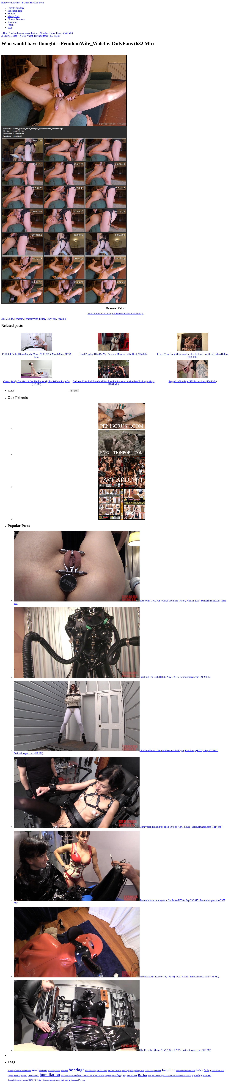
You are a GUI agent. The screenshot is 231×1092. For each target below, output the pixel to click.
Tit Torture (37, 1080)
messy (86, 1075)
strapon (207, 1075)
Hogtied (24, 1076)
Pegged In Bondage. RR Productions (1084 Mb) (193, 381)
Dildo (10, 319)
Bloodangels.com (54, 1071)
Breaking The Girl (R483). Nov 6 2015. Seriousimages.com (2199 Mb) (175, 677)
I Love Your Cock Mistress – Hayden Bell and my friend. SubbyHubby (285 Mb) (192, 355)
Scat (149, 1075)
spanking (197, 1075)
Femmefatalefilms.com (185, 1070)
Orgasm (108, 1075)
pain (113, 1075)
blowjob (64, 1071)
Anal (3, 319)
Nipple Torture (97, 1075)
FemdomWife (31, 319)
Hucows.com (33, 1075)
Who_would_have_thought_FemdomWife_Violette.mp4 (115, 313)
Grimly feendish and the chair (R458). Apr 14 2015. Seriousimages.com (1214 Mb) (181, 826)
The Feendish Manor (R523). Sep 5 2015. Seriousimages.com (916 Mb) (175, 1050)
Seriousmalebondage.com (180, 1075)
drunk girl (125, 1071)
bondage (77, 1069)
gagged (10, 1075)
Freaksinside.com (218, 1071)
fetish (199, 1070)
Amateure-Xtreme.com (22, 1071)
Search (11, 390)
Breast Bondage (90, 1071)
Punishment (132, 1075)
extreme (157, 1070)
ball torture (43, 1071)
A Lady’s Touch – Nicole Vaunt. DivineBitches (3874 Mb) (30, 35)
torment (57, 1080)
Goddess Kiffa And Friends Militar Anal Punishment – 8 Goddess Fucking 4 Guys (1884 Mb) (113, 383)
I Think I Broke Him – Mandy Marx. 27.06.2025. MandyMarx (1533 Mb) (36, 355)
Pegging (62, 319)
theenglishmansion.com (18, 1080)
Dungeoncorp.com (137, 1071)
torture (65, 1079)
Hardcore (17, 1075)
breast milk (102, 1070)
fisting (42, 319)
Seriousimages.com (160, 1075)
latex (80, 1075)
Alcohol (11, 1071)
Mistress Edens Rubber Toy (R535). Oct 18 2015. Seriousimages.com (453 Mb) (179, 976)
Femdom (18, 319)
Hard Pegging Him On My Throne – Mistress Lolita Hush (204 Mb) (113, 354)
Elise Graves (149, 1071)
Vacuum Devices (78, 1080)
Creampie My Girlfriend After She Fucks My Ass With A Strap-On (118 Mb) (36, 383)
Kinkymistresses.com (69, 1076)
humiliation (50, 1074)
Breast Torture (114, 1070)
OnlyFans (51, 319)
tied (30, 1079)
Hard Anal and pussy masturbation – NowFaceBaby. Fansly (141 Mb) (38, 33)
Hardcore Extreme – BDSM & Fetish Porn (22, 2)
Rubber (142, 1075)
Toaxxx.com (48, 1080)
